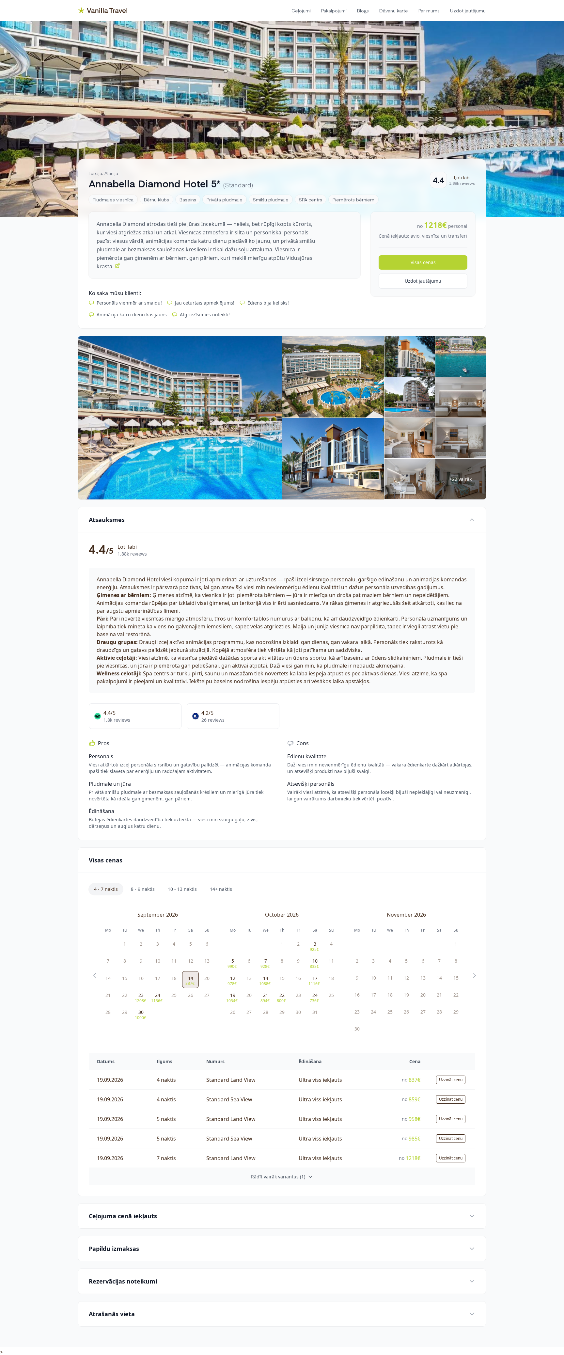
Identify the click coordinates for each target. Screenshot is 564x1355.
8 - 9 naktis (143, 889)
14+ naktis (221, 889)
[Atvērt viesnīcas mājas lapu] (117, 265)
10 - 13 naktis (182, 889)
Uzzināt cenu (450, 1079)
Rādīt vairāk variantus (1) (278, 1177)
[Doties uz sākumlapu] (102, 10)
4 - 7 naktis (106, 889)
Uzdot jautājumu (423, 281)
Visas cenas (423, 262)
